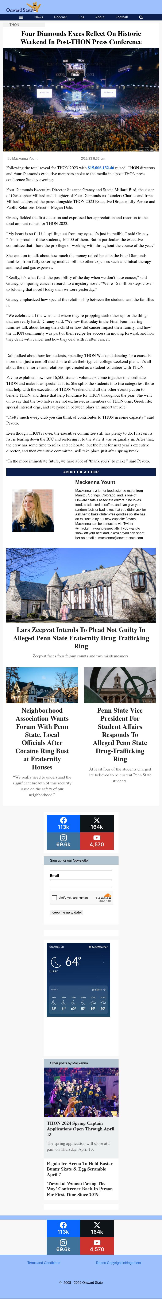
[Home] (23, 11)
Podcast (60, 17)
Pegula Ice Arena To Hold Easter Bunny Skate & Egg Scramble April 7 (80, 1169)
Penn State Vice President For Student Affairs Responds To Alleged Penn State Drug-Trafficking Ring (120, 734)
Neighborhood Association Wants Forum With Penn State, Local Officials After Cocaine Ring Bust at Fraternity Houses (42, 738)
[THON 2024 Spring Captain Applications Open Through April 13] (81, 1118)
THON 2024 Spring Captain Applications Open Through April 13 (80, 1128)
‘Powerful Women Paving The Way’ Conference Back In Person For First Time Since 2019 (80, 1189)
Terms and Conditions (43, 1263)
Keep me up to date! (67, 912)
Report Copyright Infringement (118, 1263)
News (38, 17)
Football (122, 17)
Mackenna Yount (24, 158)
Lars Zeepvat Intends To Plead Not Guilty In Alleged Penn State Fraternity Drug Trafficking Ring (81, 637)
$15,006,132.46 (101, 168)
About (99, 17)
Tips (81, 17)
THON (14, 25)
